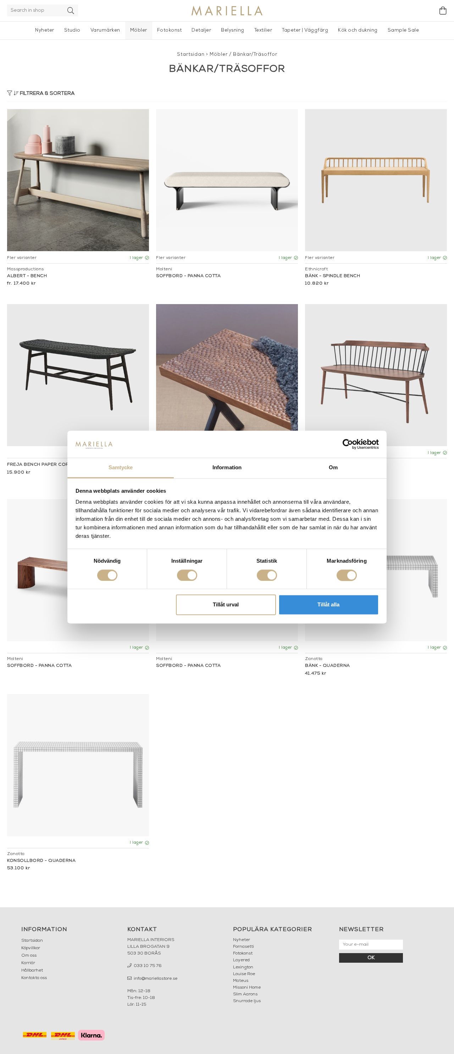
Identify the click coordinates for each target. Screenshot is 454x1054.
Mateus (240, 981)
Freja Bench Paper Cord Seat (46, 465)
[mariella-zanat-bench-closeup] (227, 375)
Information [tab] (227, 468)
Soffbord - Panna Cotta (188, 276)
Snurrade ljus (247, 1001)
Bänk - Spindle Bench (332, 276)
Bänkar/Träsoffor (255, 54)
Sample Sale (403, 30)
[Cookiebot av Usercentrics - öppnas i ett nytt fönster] (348, 444)
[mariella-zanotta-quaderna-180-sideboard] (78, 765)
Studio (72, 30)
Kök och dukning (358, 30)
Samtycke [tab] (121, 468)
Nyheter (44, 30)
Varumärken (105, 30)
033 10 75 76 (147, 966)
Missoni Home (247, 987)
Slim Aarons (245, 994)
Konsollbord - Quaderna (41, 861)
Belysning (232, 30)
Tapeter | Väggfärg (305, 30)
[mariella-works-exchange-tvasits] (376, 375)
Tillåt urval (226, 605)
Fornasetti (243, 947)
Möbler (138, 30)
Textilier (263, 30)
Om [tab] (333, 468)
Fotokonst (169, 30)
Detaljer (201, 30)
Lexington (243, 967)
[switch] (187, 575)
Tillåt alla (328, 605)
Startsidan (191, 54)
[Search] (70, 10)
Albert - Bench (27, 276)
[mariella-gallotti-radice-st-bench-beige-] (227, 180)
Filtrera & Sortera (46, 93)
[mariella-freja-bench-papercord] (78, 375)
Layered (241, 960)
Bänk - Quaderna (327, 666)
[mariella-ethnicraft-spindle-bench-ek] (376, 180)
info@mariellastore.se (155, 979)
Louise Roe (244, 974)
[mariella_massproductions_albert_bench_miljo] (78, 180)
